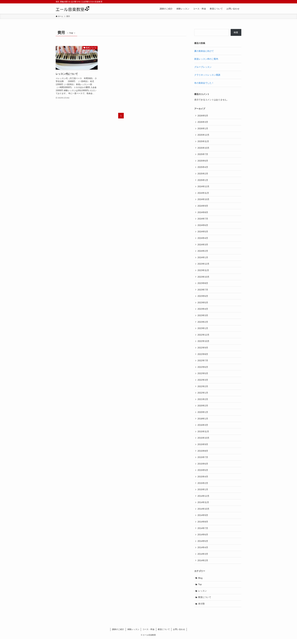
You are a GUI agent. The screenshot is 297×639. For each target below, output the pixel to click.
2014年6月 (203, 534)
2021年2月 (203, 399)
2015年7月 (203, 457)
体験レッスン (133, 629)
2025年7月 (203, 154)
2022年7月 (203, 360)
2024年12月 (203, 186)
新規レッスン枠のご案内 (206, 59)
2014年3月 (203, 554)
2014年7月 (203, 528)
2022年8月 (203, 354)
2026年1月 (203, 128)
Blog (200, 578)
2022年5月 (203, 373)
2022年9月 (203, 347)
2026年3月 (203, 122)
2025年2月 (203, 173)
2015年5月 (203, 470)
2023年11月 (203, 270)
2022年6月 (203, 367)
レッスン (202, 591)
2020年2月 (203, 405)
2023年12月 (203, 264)
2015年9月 (203, 444)
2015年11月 (203, 431)
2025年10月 (203, 148)
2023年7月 (203, 289)
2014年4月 (203, 547)
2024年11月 (203, 193)
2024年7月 (203, 218)
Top (200, 584)
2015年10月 (203, 438)
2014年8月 (203, 521)
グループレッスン (203, 67)
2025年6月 (203, 160)
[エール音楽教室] (73, 8)
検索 (236, 32)
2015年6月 (203, 463)
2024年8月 (203, 212)
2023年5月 (203, 302)
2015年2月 (203, 483)
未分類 (201, 603)
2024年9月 (203, 206)
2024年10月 (203, 199)
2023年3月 (203, 315)
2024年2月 (203, 251)
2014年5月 (203, 541)
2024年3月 (203, 244)
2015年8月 (203, 451)
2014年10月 (203, 509)
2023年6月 (203, 296)
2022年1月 (203, 392)
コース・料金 (148, 629)
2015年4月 (203, 476)
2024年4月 (203, 238)
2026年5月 (203, 115)
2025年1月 (203, 180)
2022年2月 (203, 386)
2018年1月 (203, 418)
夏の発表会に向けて (204, 51)
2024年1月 (203, 257)
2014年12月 (203, 496)
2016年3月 (203, 425)
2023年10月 (203, 277)
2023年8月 (203, 283)
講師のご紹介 (118, 629)
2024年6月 (203, 225)
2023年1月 (203, 328)
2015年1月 (203, 489)
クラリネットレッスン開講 (207, 75)
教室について (204, 597)
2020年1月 (203, 412)
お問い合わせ (179, 629)
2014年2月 (203, 560)
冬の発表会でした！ (204, 83)
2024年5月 (203, 231)
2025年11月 (203, 141)
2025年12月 (203, 135)
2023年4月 (203, 309)
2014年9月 (203, 515)
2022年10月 (203, 341)
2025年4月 (203, 167)
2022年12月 (203, 335)
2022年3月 (203, 380)
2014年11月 (203, 502)
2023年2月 (203, 322)
